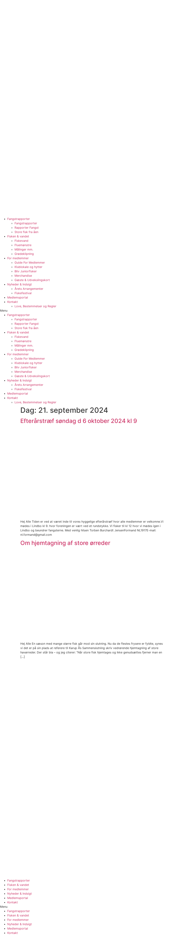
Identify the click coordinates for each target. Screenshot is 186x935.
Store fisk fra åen (26, 232)
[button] (93, 310)
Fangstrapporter (18, 219)
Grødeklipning (24, 254)
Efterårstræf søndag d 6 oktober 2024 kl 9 (78, 420)
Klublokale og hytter (28, 267)
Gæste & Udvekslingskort (32, 280)
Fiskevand (21, 240)
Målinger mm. (24, 249)
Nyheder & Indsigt (19, 284)
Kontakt (12, 302)
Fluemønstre (23, 245)
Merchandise (23, 275)
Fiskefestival (23, 293)
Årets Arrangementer (29, 289)
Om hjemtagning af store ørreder (65, 542)
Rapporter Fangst (27, 227)
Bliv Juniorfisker (26, 271)
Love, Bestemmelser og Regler (35, 306)
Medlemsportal (17, 297)
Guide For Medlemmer (30, 262)
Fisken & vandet (18, 236)
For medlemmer (18, 258)
